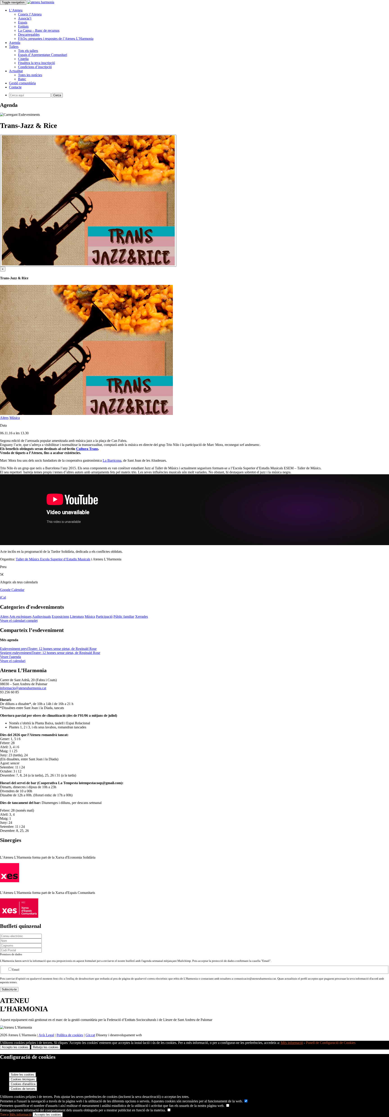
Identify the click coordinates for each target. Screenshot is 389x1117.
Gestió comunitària (22, 83)
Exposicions (60, 616)
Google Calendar (12, 590)
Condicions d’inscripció (35, 67)
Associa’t (24, 18)
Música (14, 418)
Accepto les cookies (15, 1047)
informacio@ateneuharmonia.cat (23, 688)
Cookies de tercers (23, 1088)
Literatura (77, 616)
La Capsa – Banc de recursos (38, 30)
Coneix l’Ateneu (30, 14)
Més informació (292, 1043)
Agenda (14, 43)
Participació (104, 616)
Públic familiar (123, 616)
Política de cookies (70, 1035)
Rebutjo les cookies (46, 1047)
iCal (3, 597)
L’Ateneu (16, 10)
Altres (4, 418)
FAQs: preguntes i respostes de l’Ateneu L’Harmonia (55, 38)
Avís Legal (46, 1035)
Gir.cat (90, 1035)
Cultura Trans (87, 449)
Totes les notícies (30, 75)
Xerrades (141, 616)
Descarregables (29, 34)
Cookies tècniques (23, 1079)
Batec (22, 79)
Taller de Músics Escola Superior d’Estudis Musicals (53, 559)
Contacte (15, 87)
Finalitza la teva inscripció (36, 63)
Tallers (13, 47)
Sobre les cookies (22, 1074)
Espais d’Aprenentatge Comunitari (42, 55)
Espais (22, 22)
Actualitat (16, 71)
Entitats (23, 26)
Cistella (23, 59)
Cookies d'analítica (23, 1084)
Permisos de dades (11, 954)
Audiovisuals (41, 616)
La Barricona (112, 460)
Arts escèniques (20, 616)
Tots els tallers (28, 51)
